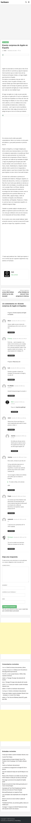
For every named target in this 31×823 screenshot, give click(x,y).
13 (20, 50)
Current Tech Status (15, 695)
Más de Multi (14, 274)
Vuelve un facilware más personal (16, 688)
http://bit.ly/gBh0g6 (20, 407)
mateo (3, 678)
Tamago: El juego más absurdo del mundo (16, 682)
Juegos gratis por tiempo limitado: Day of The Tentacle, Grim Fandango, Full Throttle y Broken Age (14, 761)
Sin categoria (5, 42)
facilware (5, 2)
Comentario (6, 565)
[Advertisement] (15, 21)
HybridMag (18, 820)
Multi (5, 50)
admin (3, 688)
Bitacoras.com (16, 361)
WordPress (11, 820)
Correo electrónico (9, 592)
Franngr (10, 338)
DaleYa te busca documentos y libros (16, 667)
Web (3, 599)
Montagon (10, 537)
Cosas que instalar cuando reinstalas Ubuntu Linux (15, 754)
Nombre (5, 585)
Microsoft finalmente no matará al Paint (12, 792)
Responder (11, 332)
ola (3, 682)
